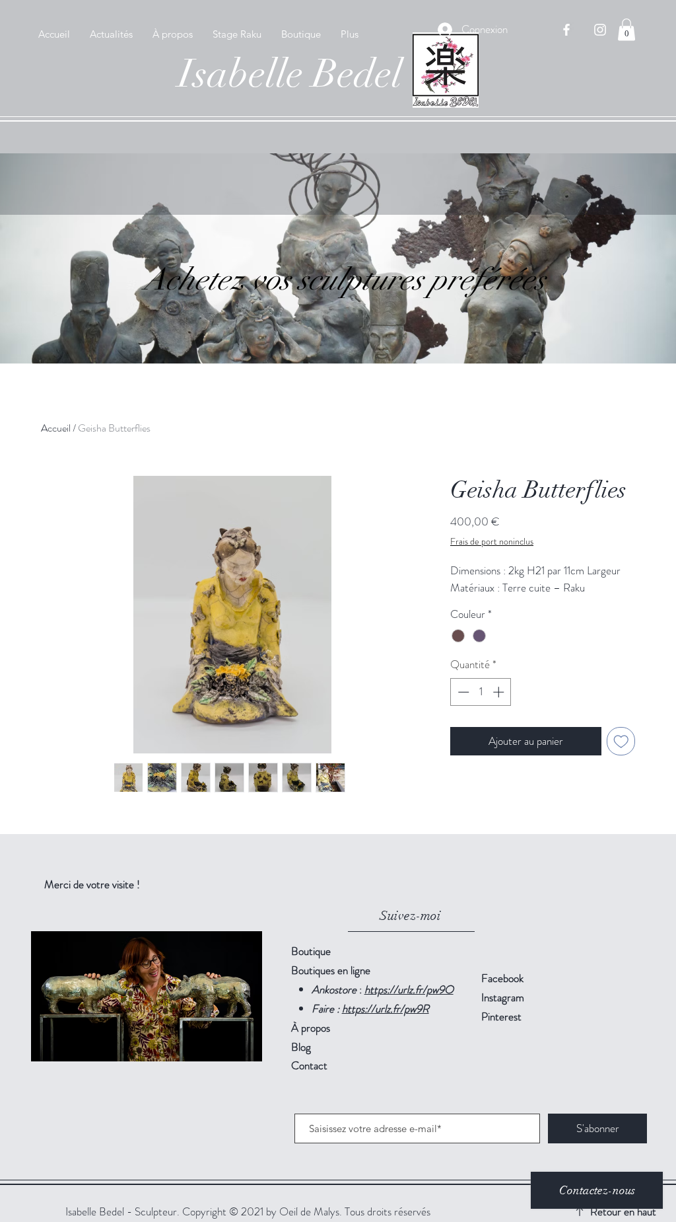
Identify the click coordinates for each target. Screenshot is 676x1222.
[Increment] (500, 692)
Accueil (56, 428)
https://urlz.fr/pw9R (385, 1008)
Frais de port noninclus (491, 541)
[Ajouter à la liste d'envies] (621, 741)
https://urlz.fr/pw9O (409, 989)
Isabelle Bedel (290, 74)
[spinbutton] (481, 692)
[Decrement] (462, 692)
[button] (626, 29)
